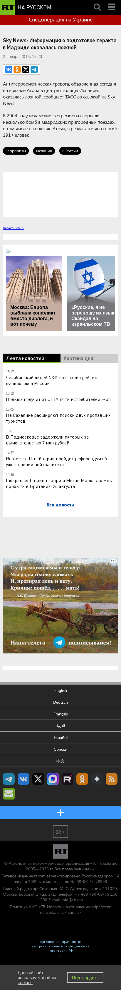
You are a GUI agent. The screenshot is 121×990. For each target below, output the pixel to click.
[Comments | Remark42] (60, 194)
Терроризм (16, 150)
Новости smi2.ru (13, 228)
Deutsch (60, 702)
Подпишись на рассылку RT (9, 794)
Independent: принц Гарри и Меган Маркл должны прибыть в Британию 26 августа (59, 483)
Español (61, 737)
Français (60, 714)
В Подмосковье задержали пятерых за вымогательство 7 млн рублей (47, 440)
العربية (60, 725)
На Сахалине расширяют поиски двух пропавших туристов (58, 418)
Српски (60, 749)
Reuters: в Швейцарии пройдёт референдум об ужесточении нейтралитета (56, 461)
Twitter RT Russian (38, 779)
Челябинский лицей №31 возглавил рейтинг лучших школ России (52, 380)
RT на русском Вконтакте (23, 779)
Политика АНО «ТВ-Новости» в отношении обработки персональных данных (60, 909)
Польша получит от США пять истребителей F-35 (58, 399)
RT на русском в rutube (67, 779)
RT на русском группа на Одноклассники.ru (82, 779)
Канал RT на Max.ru (53, 779)
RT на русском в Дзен (97, 779)
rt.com (40, 876)
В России (70, 150)
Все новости (60, 504)
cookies (25, 982)
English (60, 690)
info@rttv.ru (72, 899)
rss (111, 779)
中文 (60, 761)
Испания (44, 150)
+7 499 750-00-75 (92, 894)
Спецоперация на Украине (61, 19)
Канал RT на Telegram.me (9, 779)
